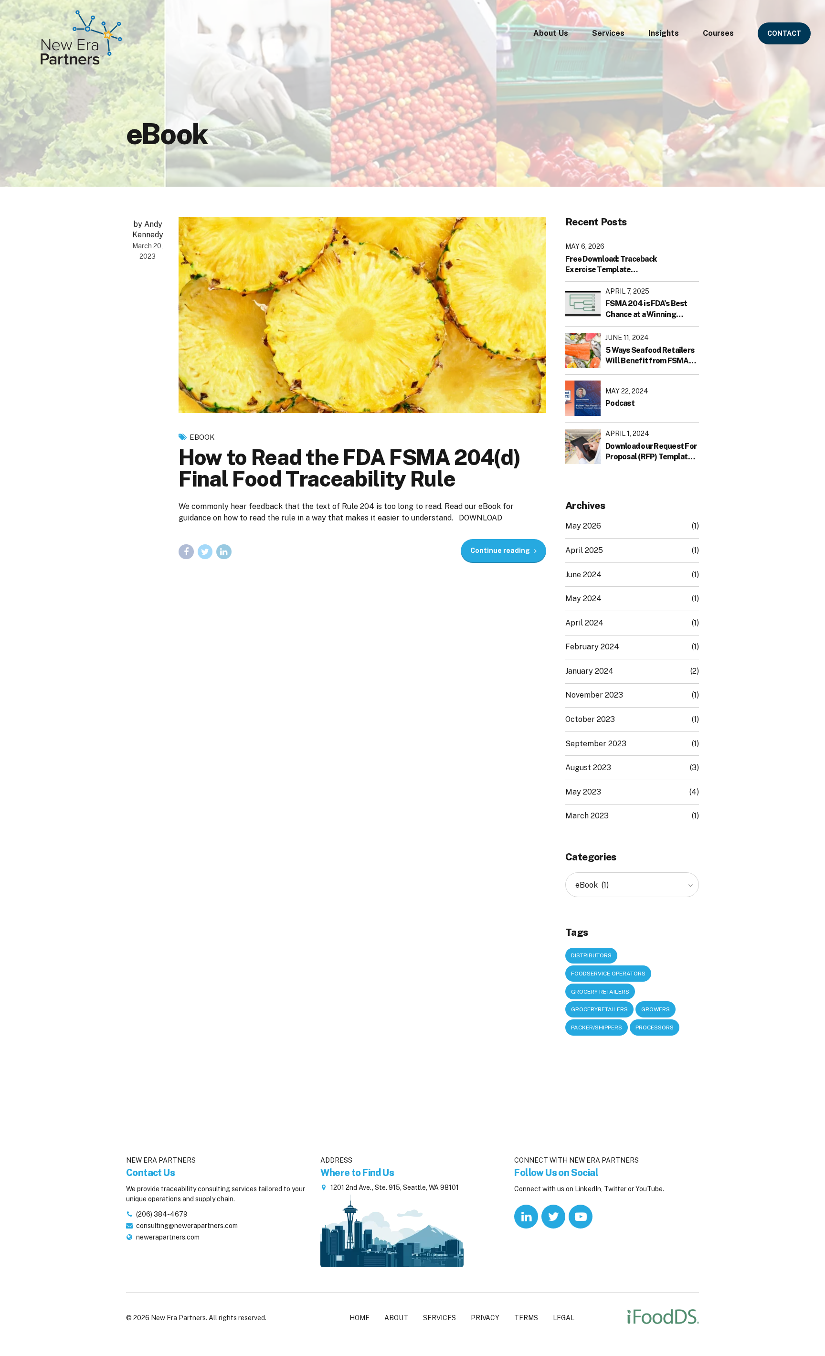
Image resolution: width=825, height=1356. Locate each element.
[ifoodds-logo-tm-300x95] (663, 1317)
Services (608, 33)
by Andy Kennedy (147, 229)
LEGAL (563, 1318)
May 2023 (583, 791)
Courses (718, 33)
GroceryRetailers (599, 1009)
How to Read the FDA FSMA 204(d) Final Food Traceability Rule (349, 468)
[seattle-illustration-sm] (392, 1229)
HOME (359, 1318)
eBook (202, 437)
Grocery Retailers (600, 991)
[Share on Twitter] (205, 552)
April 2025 (584, 550)
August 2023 (588, 767)
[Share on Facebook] (186, 552)
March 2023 (587, 815)
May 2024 (583, 598)
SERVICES (439, 1318)
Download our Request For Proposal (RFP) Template (651, 451)
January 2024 (589, 671)
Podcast (620, 403)
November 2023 (594, 694)
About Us (550, 33)
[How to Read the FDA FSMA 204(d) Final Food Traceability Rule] (362, 315)
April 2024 (584, 622)
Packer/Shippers (596, 1027)
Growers (655, 1009)
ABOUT (396, 1318)
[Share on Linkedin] (224, 552)
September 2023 (595, 743)
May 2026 (583, 525)
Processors (654, 1027)
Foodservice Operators (608, 973)
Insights (663, 33)
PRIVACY (485, 1318)
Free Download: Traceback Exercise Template (610, 264)
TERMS (526, 1318)
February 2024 (592, 646)
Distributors (591, 955)
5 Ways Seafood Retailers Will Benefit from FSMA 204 (649, 356)
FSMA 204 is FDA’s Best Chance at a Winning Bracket (646, 309)
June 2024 (583, 574)
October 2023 (590, 719)
